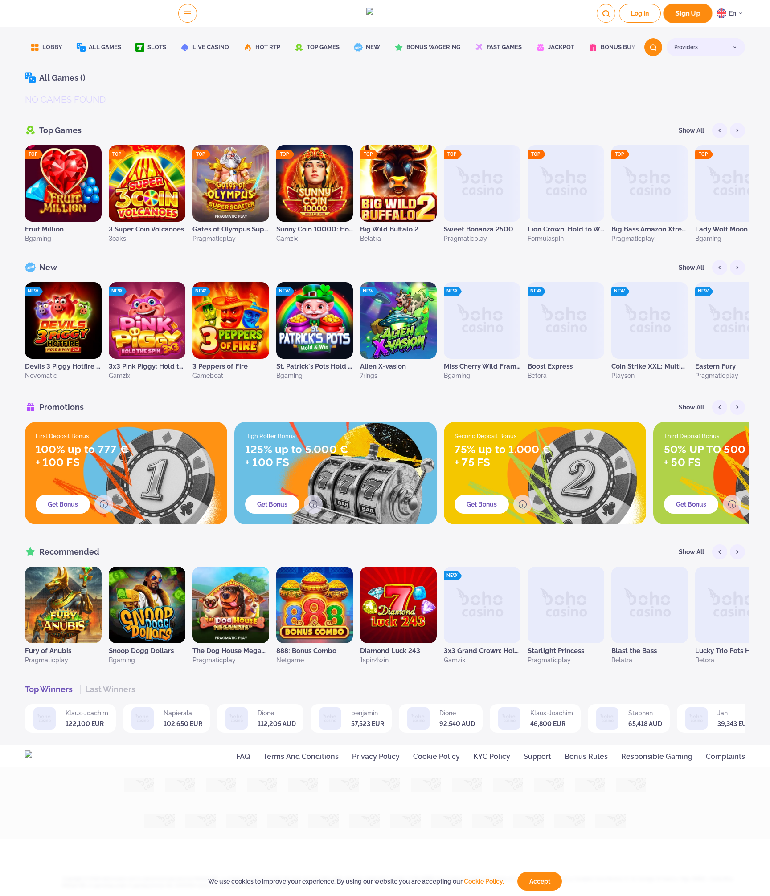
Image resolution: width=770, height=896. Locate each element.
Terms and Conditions (301, 756)
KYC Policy (491, 756)
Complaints (725, 756)
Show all (691, 130)
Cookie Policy (436, 756)
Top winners (49, 689)
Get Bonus (63, 504)
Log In (640, 13)
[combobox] (731, 13)
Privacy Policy (376, 756)
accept (539, 881)
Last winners (110, 689)
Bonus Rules (586, 756)
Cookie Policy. (484, 881)
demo (63, 202)
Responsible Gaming (656, 756)
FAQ (243, 756)
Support (537, 756)
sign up (688, 13)
